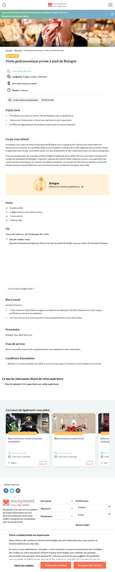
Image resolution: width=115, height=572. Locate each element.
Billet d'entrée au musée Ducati (69, 438)
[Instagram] (17, 491)
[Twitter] (11, 491)
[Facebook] (5, 491)
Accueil (9, 50)
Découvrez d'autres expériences (64, 186)
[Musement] (57, 5)
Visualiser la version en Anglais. (15, 16)
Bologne (18, 50)
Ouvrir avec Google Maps (20, 288)
